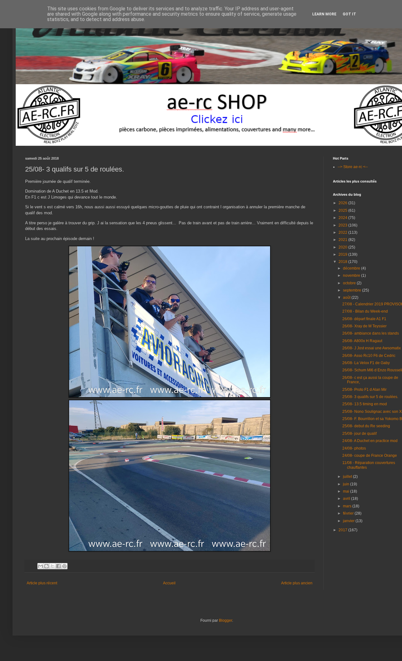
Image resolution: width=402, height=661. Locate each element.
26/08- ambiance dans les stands (370, 333)
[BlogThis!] (46, 566)
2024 (343, 218)
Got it (349, 14)
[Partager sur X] (52, 566)
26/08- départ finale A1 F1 (364, 319)
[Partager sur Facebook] (58, 566)
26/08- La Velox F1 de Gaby (366, 363)
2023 (343, 225)
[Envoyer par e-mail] (40, 566)
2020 (343, 247)
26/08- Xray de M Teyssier (364, 326)
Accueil (169, 583)
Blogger (225, 620)
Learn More (324, 14)
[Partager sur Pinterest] (64, 566)
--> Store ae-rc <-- (353, 167)
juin (346, 484)
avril (347, 498)
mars (347, 506)
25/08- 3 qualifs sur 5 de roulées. (370, 397)
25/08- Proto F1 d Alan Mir (364, 389)
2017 (343, 530)
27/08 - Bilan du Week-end (365, 311)
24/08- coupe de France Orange (369, 455)
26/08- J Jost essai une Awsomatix (371, 348)
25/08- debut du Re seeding (366, 426)
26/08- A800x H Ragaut (362, 341)
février (349, 513)
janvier (349, 521)
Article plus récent (42, 583)
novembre (352, 275)
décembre (352, 268)
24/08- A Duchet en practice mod (370, 441)
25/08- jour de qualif (359, 433)
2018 (343, 261)
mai (346, 491)
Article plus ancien (296, 583)
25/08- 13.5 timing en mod (364, 404)
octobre (350, 283)
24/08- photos (354, 448)
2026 (343, 203)
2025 (343, 210)
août (347, 297)
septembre (352, 290)
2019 (343, 254)
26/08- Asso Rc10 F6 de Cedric (368, 355)
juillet (348, 476)
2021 (343, 240)
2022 (343, 232)
